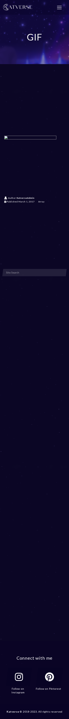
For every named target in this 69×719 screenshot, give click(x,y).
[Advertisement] (34, 105)
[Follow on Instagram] (19, 677)
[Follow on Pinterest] (49, 677)
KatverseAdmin (25, 198)
